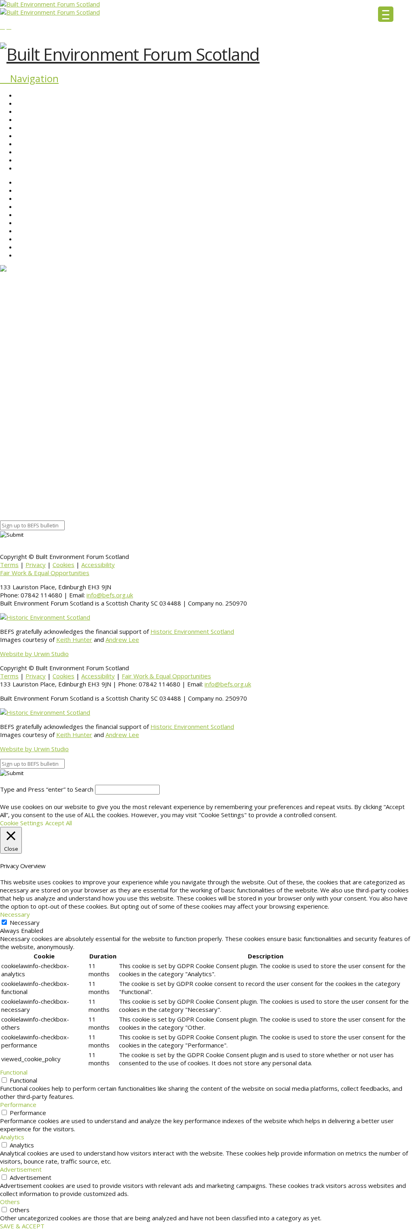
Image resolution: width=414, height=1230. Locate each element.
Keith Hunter (74, 639)
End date (12, 452)
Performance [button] (18, 1104)
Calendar (12, 460)
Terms (9, 565)
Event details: (19, 435)
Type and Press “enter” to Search (46, 789)
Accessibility (98, 565)
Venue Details (19, 492)
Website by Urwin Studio (34, 654)
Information (16, 508)
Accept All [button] (58, 823)
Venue (8, 500)
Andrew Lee (122, 639)
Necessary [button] (15, 914)
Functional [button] (13, 1072)
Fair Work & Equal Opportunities (44, 573)
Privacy (35, 565)
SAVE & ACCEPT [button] (22, 1226)
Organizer (14, 484)
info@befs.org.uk (110, 595)
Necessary (25, 922)
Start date (14, 444)
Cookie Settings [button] (21, 823)
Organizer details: (24, 476)
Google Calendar (23, 468)
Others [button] (10, 1202)
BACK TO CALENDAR (29, 516)
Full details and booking (32, 421)
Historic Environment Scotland (192, 631)
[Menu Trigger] (385, 14)
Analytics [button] (12, 1137)
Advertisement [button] (21, 1169)
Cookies (63, 565)
